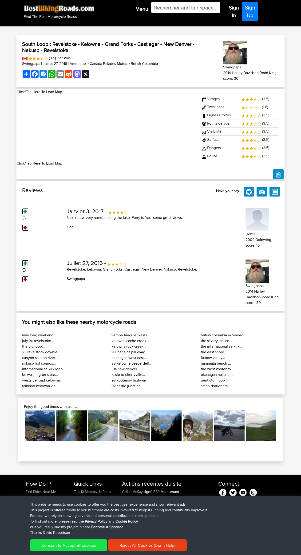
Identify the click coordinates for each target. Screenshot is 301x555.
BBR (156, 491)
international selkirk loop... (43, 369)
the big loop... (33, 346)
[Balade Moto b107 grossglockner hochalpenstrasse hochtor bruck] (40, 425)
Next (283, 425)
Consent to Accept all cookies (68, 545)
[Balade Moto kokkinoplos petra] (71, 425)
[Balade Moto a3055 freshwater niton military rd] (261, 425)
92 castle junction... (127, 386)
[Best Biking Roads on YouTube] (243, 491)
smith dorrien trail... (216, 386)
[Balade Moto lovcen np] (166, 425)
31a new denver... (125, 369)
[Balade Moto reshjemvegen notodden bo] (229, 425)
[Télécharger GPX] (278, 174)
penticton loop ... (215, 380)
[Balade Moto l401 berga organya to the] (103, 425)
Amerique (78, 63)
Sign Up (250, 11)
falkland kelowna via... (40, 386)
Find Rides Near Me (41, 491)
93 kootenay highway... (130, 380)
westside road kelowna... (42, 380)
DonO (71, 227)
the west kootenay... (217, 369)
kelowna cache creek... (130, 340)
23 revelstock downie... (41, 352)
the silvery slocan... (216, 340)
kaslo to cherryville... (128, 374)
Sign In (234, 11)
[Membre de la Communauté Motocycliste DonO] (257, 218)
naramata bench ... (216, 363)
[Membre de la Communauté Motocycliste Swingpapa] (235, 52)
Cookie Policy (126, 521)
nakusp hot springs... (39, 363)
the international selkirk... (221, 346)
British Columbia (144, 63)
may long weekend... (39, 335)
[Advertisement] (105, 128)
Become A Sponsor (107, 527)
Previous (18, 425)
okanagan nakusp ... (217, 374)
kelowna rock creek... (128, 346)
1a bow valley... (213, 357)
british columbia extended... (223, 335)
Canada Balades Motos (108, 63)
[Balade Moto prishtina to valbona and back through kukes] (198, 425)
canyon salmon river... (40, 357)
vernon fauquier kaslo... (130, 335)
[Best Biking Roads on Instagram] (253, 491)
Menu (141, 9)
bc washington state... (40, 374)
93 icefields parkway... (129, 352)
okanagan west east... (129, 357)
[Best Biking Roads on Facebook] (222, 491)
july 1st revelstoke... (38, 340)
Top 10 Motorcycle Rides (92, 491)
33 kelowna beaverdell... (131, 363)
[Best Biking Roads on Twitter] (233, 491)
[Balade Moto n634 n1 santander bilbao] (134, 425)
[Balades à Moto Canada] (25, 58)
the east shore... (214, 352)
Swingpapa (31, 63)
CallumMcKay (132, 491)
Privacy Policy (96, 521)
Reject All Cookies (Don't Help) (147, 545)
